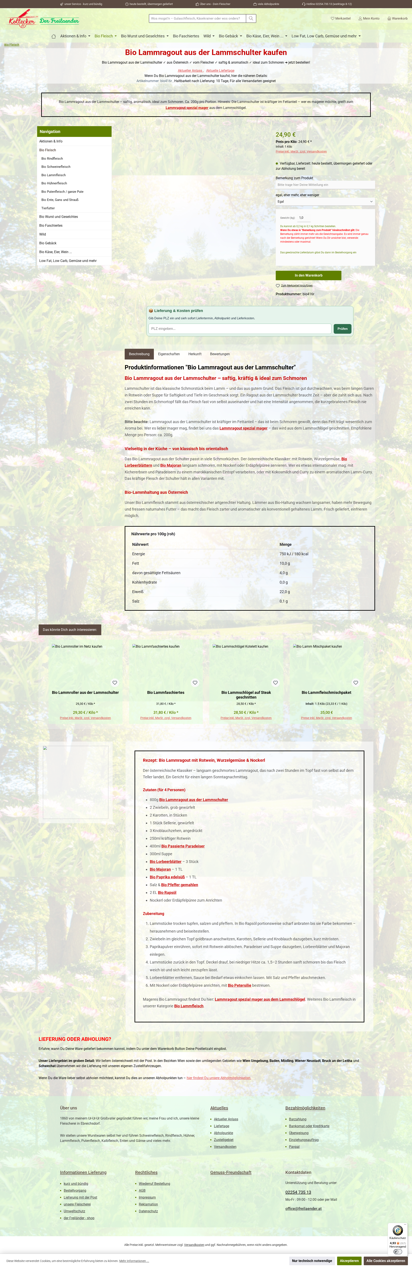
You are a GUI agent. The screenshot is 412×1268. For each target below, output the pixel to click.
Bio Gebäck (47, 243)
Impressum (147, 1197)
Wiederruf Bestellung (154, 1184)
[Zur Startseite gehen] (41, 18)
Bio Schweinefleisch (55, 167)
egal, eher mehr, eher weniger (297, 195)
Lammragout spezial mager (187, 108)
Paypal (294, 1147)
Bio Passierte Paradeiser (183, 846)
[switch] (398, 1251)
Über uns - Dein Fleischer (215, 4)
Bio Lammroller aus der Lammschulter (85, 692)
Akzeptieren (349, 1261)
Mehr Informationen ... (134, 1261)
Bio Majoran (170, 465)
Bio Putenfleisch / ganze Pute (62, 192)
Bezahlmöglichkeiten (305, 1107)
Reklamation (148, 1204)
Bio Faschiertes (50, 225)
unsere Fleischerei (77, 1204)
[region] (195, 162)
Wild (42, 234)
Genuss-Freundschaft (230, 1172)
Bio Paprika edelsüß (167, 877)
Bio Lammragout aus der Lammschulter (193, 799)
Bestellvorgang (75, 1190)
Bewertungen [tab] (220, 354)
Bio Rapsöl (167, 892)
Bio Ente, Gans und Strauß (60, 200)
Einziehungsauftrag (304, 1140)
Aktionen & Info (50, 141)
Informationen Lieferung (83, 1172)
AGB (142, 1190)
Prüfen (343, 328)
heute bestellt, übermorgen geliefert (151, 4)
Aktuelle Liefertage (220, 71)
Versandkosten (225, 1147)
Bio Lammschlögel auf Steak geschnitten (246, 694)
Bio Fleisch (47, 150)
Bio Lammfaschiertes (165, 692)
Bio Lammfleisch (53, 175)
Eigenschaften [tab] (169, 354)
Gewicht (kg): (287, 217)
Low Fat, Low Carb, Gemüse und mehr (68, 261)
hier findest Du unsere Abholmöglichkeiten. (219, 1078)
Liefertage (221, 1126)
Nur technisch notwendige (312, 1261)
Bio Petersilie (239, 985)
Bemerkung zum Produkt (294, 178)
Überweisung (299, 1133)
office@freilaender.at (303, 1208)
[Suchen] (251, 18)
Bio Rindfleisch (52, 159)
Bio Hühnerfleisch (54, 183)
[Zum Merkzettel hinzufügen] (115, 682)
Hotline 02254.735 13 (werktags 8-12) (329, 4)
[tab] (139, 354)
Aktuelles (219, 1107)
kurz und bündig (76, 1184)
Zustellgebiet (223, 1140)
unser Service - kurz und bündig (83, 4)
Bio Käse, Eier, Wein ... (55, 252)
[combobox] (197, 18)
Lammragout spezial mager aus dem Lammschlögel (260, 999)
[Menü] (405, 1225)
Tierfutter (48, 208)
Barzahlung (297, 1119)
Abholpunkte (223, 1133)
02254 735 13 (298, 1192)
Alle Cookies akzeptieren (386, 1261)
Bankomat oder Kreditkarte (309, 1126)
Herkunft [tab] (194, 354)
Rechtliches (146, 1172)
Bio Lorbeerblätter (166, 861)
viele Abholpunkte (268, 4)
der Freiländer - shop (79, 1218)
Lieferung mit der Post (80, 1197)
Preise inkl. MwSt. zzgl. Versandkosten (301, 151)
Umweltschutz (74, 1211)
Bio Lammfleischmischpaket (326, 692)
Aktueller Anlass (190, 71)
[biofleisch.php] (53, 36)
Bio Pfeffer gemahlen (179, 885)
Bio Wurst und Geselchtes (58, 217)
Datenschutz (148, 1211)
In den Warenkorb (309, 275)
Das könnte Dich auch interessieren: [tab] (70, 630)
